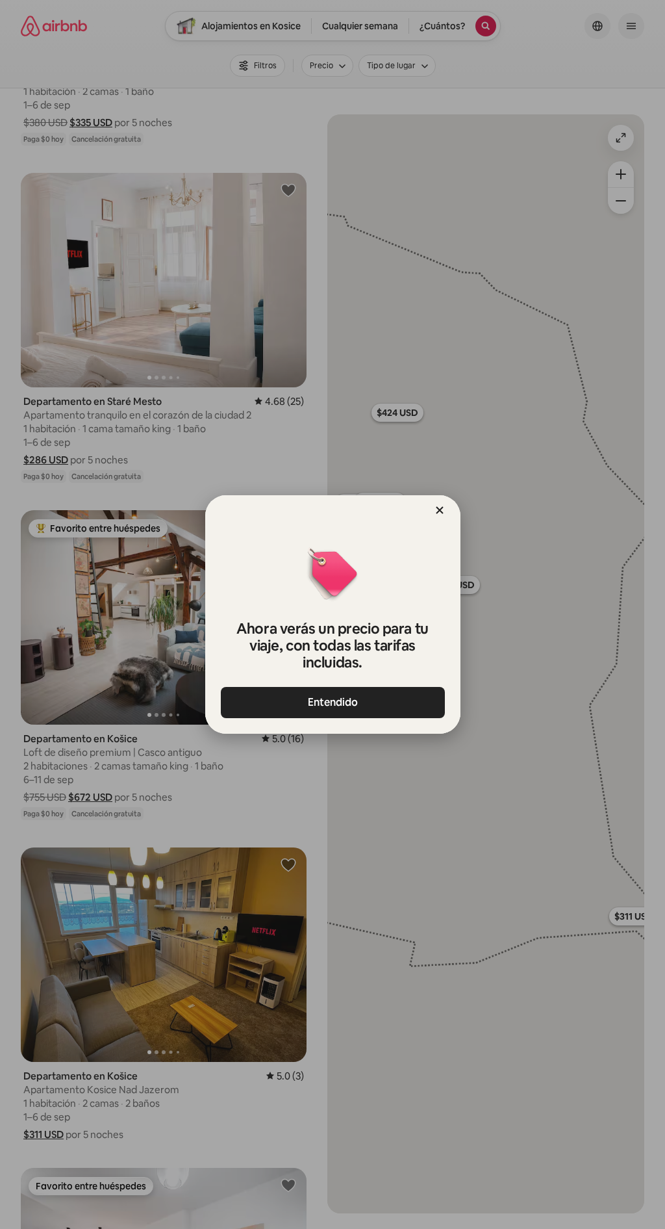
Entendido (333, 702)
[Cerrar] (439, 510)
